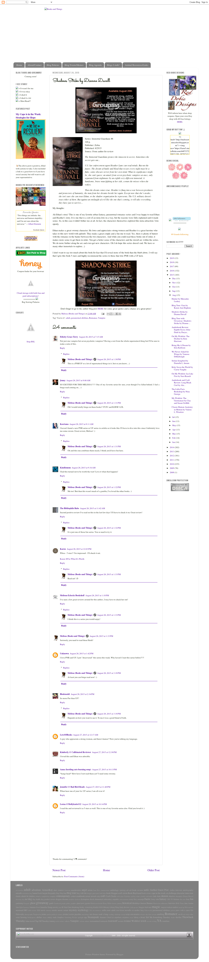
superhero (117, 917)
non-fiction (120, 910)
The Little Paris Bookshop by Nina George (181, 391)
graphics (73, 903)
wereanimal (95, 921)
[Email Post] (103, 313)
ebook (92, 899)
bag (31, 893)
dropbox (71, 899)
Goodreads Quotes (38, 230)
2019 (172, 258)
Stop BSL (31, 341)
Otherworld (148, 910)
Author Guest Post (159, 890)
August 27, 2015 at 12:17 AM (85, 734)
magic (156, 906)
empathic (115, 899)
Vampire (101, 317)
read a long (103, 914)
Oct (174, 286)
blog (57, 893)
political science (57, 914)
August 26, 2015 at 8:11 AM (81, 424)
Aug (174, 295)
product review (68, 914)
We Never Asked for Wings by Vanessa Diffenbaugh (180, 354)
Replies (66, 354)
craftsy (133, 896)
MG (25, 910)
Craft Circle (111, 896)
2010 (172, 464)
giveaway (42, 902)
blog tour (71, 893)
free (187, 899)
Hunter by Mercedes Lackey (180, 300)
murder (54, 910)
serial (18, 917)
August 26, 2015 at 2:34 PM (82, 694)
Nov (174, 282)
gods (51, 903)
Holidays (136, 903)
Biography (52, 893)
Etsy (135, 899)
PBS (191, 910)
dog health (36, 899)
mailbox (175, 907)
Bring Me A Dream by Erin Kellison (181, 346)
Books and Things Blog (101, 935)
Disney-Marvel (188, 896)
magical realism (166, 907)
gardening (19, 903)
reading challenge (115, 914)
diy (23, 899)
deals (159, 896)
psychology (85, 914)
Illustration (156, 903)
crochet (142, 896)
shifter (39, 917)
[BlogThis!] (111, 313)
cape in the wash (158, 893)
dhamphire (179, 896)
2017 (172, 266)
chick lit (24, 896)
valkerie (67, 921)
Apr (174, 429)
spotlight (80, 917)
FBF (168, 899)
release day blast (145, 914)
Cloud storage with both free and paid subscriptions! (31, 294)
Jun (174, 421)
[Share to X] (114, 313)
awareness (25, 893)
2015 (172, 274)
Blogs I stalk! (113, 64)
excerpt (141, 899)
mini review (32, 910)
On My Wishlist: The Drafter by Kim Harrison (180, 338)
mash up (181, 907)
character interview (185, 893)
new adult (111, 910)
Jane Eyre (19, 907)
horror (143, 903)
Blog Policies (53, 64)
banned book (37, 893)
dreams (65, 899)
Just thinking (73, 907)
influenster (164, 903)
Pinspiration (37, 914)
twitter (62, 921)
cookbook (80, 896)
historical (127, 903)
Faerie (147, 899)
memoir (190, 907)
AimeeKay (47, 890)
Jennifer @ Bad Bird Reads (72, 786)
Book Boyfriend (135, 893)
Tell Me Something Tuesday (158, 917)
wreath (149, 921)
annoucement (105, 890)
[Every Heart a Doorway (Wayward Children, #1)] (25, 203)
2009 (172, 468)
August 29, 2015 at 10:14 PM (94, 804)
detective (172, 896)
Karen (63, 548)
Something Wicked (71, 917)
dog (30, 899)
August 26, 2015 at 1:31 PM (109, 402)
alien (55, 890)
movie (43, 910)
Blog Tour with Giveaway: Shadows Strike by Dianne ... (181, 321)
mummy (48, 910)
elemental (99, 899)
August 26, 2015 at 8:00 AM (78, 380)
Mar (174, 433)
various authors (84, 921)
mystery (73, 910)
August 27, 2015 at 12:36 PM (104, 752)
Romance (93, 317)
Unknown (64, 653)
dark (154, 896)
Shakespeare (31, 917)
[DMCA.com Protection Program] (180, 490)
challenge (172, 893)
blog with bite (81, 893)
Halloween (94, 903)
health (100, 903)
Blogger (119, 954)
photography (29, 914)
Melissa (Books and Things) (80, 359)
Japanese (26, 907)
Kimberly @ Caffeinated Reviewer (75, 752)
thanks (173, 917)
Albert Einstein (34, 224)
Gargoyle (26, 903)
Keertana (64, 424)
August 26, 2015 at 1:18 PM (97, 595)
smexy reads (52, 917)
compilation (45, 896)
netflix (104, 910)
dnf (26, 899)
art (127, 890)
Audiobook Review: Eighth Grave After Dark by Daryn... (181, 329)
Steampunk (93, 917)
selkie (191, 914)
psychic (78, 914)
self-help (186, 914)
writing (154, 921)
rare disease (94, 914)
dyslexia (77, 899)
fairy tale (155, 899)
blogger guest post (93, 893)
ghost (32, 903)
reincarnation (135, 914)
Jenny (62, 380)
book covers (146, 893)
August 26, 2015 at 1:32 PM (109, 487)
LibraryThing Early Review (119, 907)
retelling (160, 914)
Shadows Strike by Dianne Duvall (180, 313)
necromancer (97, 910)
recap (123, 914)
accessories (19, 890)
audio (146, 890)
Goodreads (57, 903)
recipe (127, 914)
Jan (173, 442)
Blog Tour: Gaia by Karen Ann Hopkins (181, 306)
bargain (45, 893)
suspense (125, 917)
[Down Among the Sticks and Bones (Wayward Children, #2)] (31, 203)
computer (53, 896)
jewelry (55, 907)
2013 (172, 451)
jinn (60, 907)
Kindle (95, 907)
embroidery (108, 899)
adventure (36, 890)
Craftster (127, 896)
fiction (176, 899)
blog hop (63, 893)
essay (131, 899)
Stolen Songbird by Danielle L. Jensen (180, 361)
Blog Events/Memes (74, 64)
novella (128, 910)
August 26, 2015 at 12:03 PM (79, 549)
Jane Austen (188, 903)
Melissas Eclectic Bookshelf (72, 595)
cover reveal (90, 896)
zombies (165, 921)
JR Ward (65, 907)
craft (103, 896)
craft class (120, 896)
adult (68, 317)
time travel (30, 921)
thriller (179, 917)
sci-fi (180, 914)
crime (138, 896)
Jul (173, 417)
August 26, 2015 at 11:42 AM (92, 508)
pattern (173, 910)
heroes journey (117, 903)
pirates (44, 914)
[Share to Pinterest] (119, 313)
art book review (136, 890)
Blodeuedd (65, 694)
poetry (49, 914)
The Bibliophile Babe (69, 508)
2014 (172, 447)
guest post (80, 903)
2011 (172, 459)
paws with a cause (183, 910)
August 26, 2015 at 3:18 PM (109, 673)
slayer (45, 917)
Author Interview (176, 890)
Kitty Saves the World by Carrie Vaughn (182, 368)
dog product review (48, 899)
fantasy (162, 899)
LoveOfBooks (66, 734)
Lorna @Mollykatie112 (70, 804)
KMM (101, 907)
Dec (174, 278)
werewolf (112, 921)
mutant (65, 910)
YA (159, 920)
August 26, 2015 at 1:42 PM (81, 653)
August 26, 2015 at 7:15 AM (91, 336)
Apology (122, 890)
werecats (104, 921)
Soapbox (60, 917)
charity (18, 896)
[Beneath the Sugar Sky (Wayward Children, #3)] (37, 203)
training (52, 921)
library (106, 907)
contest (73, 896)
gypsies (87, 903)
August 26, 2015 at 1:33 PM (109, 574)
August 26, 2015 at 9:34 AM (83, 467)
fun (191, 899)
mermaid (19, 910)
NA (91, 910)
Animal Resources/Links (136, 64)
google (63, 903)
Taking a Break (139, 917)
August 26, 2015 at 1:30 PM (109, 359)
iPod (177, 903)
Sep (174, 291)
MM (38, 910)
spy (85, 917)
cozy (98, 896)
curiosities (149, 896)
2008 (172, 472)
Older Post (153, 870)
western (120, 921)
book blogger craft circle (116, 893)
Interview (171, 903)
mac (136, 907)
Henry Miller (107, 903)
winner (127, 921)
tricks (57, 921)
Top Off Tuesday (42, 921)
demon (164, 896)
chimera (38, 896)
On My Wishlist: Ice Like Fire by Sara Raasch (182, 374)
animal (90, 890)
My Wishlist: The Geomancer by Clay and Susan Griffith (181, 400)
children (32, 896)
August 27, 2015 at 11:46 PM (98, 786)
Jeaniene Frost (35, 907)
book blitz (102, 893)
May (174, 425)
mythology (83, 910)
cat (167, 893)
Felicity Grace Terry (69, 336)
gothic (68, 903)
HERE (101, 308)
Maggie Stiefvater (145, 907)
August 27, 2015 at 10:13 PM (104, 769)
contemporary (63, 896)
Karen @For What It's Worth (72, 558)
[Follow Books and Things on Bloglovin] (182, 220)
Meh (186, 907)
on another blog (138, 910)
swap (131, 917)
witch (143, 921)
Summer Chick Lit (107, 917)
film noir (182, 899)
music (60, 910)
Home (19, 64)
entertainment (124, 899)
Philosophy (20, 914)
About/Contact (34, 64)
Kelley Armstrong (86, 907)
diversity (18, 899)
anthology (114, 890)
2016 (172, 270)
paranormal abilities (79, 317)
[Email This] (108, 313)
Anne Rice (96, 890)
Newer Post (58, 870)
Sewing (23, 917)
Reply (62, 348)
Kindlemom (65, 467)
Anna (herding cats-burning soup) (75, 769)
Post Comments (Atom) (74, 876)
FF (172, 899)
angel (84, 890)
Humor (150, 903)
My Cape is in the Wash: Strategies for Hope (28, 115)
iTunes (182, 903)
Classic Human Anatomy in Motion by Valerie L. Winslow (182, 409)
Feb (174, 437)
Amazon (61, 890)
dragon (59, 899)
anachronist (76, 890)
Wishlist (135, 921)
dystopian (85, 899)
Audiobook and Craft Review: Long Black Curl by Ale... (181, 382)
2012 (172, 455)
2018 (172, 262)
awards (19, 893)
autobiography (188, 890)
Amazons (67, 890)
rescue (154, 914)
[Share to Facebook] (116, 313)
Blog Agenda (95, 64)
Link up (132, 907)
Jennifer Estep (46, 907)
